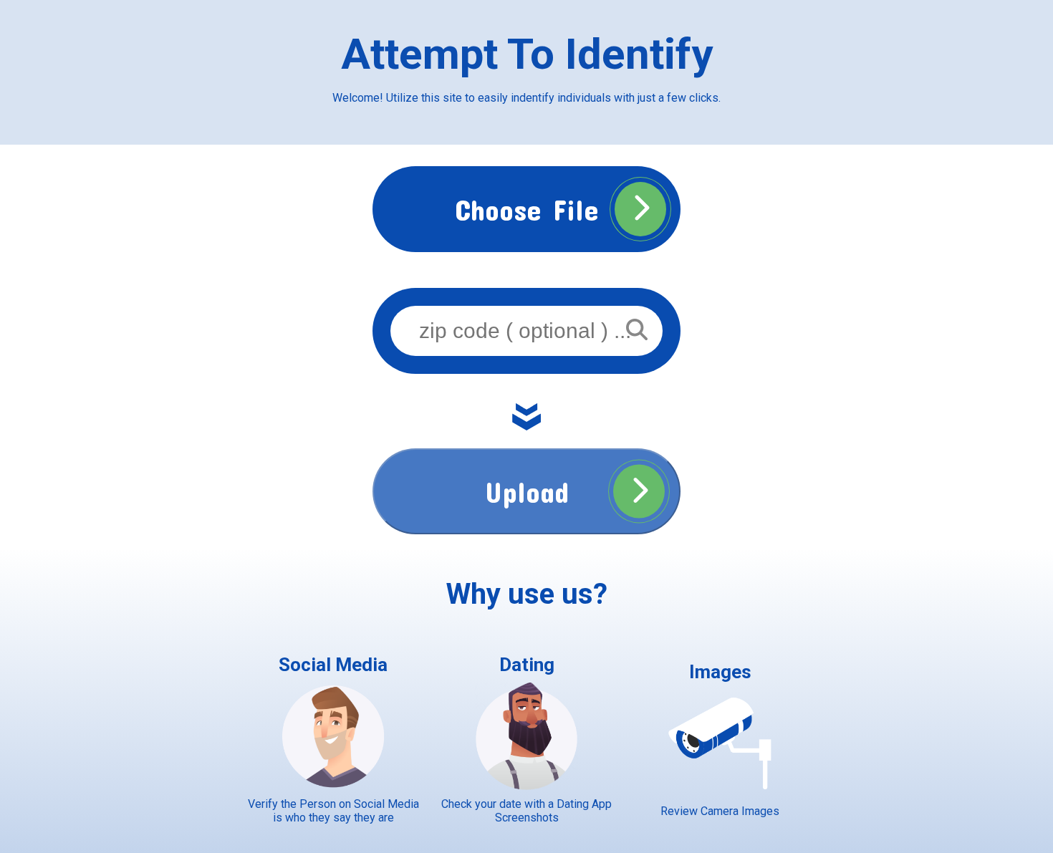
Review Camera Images (719, 811)
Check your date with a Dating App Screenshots (526, 810)
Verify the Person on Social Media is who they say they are (333, 810)
